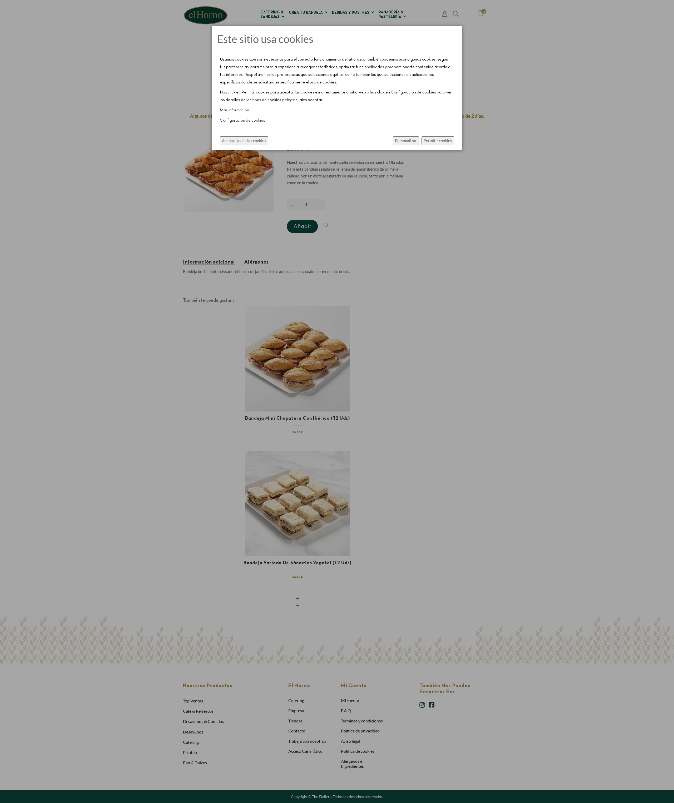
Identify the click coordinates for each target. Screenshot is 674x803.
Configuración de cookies (242, 120)
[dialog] (337, 401)
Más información (234, 110)
